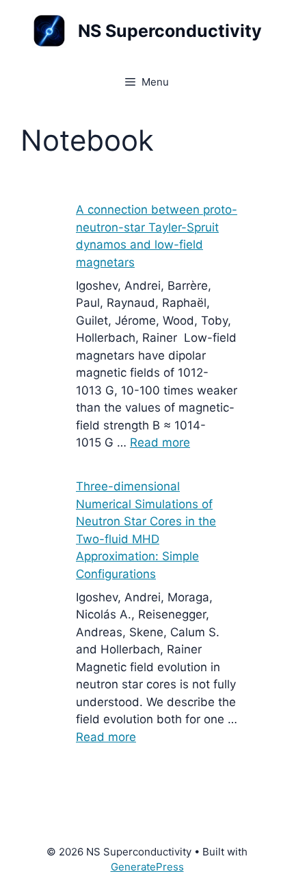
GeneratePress (147, 866)
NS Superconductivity (170, 31)
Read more (160, 442)
